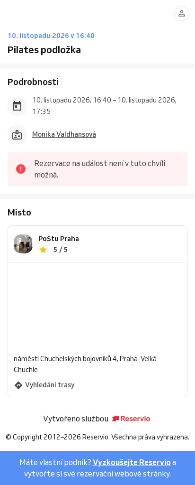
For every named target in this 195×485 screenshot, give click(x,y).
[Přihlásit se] (181, 13)
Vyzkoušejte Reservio (132, 462)
